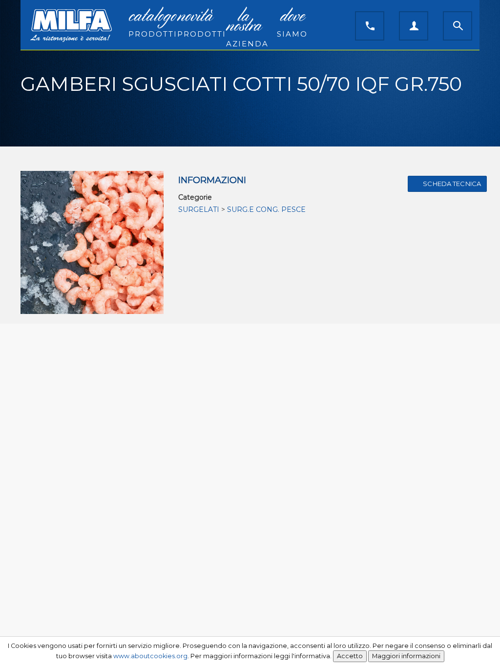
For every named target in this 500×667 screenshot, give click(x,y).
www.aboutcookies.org (150, 656)
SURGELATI (198, 209)
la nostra (247, 28)
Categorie (195, 197)
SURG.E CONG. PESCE (266, 209)
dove (292, 23)
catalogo (149, 23)
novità (198, 23)
